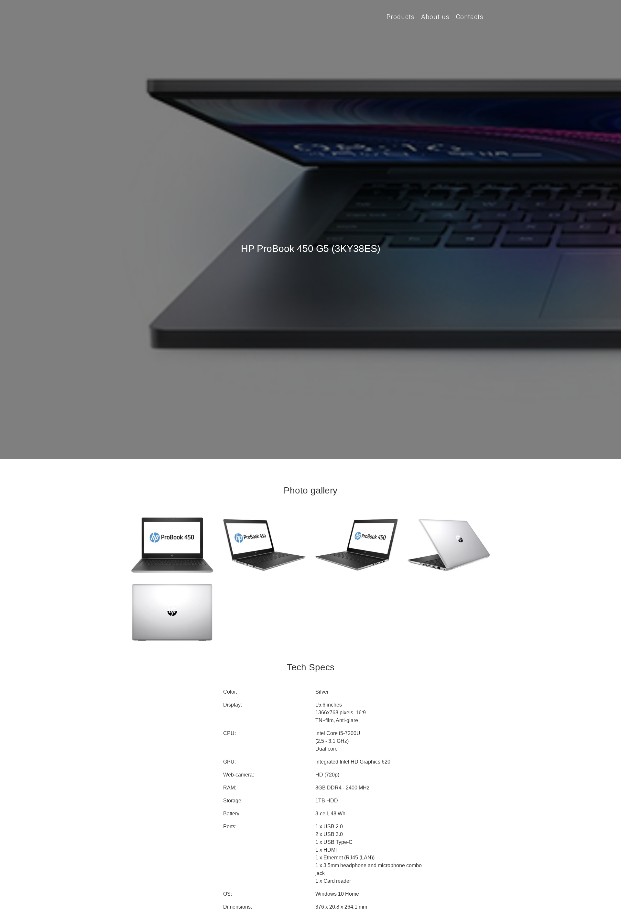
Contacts (470, 17)
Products (401, 17)
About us (435, 17)
